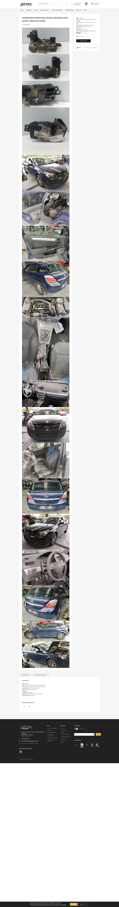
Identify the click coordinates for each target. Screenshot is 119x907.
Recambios (28, 10)
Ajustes (81, 904)
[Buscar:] (52, 3)
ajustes (64, 905)
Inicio (22, 10)
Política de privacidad (52, 728)
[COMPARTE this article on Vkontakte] (93, 48)
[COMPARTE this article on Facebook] (83, 48)
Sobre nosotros (69, 10)
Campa (35, 10)
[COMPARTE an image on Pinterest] (91, 48)
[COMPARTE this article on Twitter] (86, 48)
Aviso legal (50, 730)
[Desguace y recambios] (25, 4)
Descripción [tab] (25, 675)
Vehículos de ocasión (57, 10)
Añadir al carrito (83, 40)
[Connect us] (20, 752)
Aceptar (73, 904)
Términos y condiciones (53, 737)
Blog (85, 10)
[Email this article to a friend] (96, 48)
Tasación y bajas (44, 10)
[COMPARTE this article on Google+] (88, 48)
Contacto (78, 10)
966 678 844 (77, 4)
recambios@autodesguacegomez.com (29, 741)
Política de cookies (52, 732)
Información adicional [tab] (40, 675)
